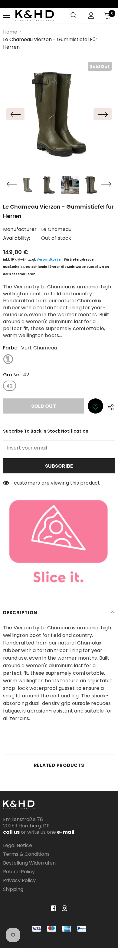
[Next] (102, 114)
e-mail (65, 832)
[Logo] (34, 15)
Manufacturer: (20, 229)
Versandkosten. (50, 259)
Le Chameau (56, 229)
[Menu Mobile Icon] (6, 15)
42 (9, 385)
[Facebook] (52, 908)
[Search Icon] (73, 15)
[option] (59, 114)
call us (11, 832)
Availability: (16, 238)
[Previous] (15, 114)
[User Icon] (91, 15)
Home (10, 31)
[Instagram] (63, 908)
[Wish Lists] (95, 406)
